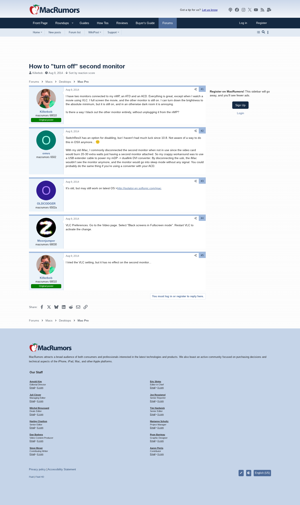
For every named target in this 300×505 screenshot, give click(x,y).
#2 (202, 130)
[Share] (195, 89)
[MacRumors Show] (230, 10)
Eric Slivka (155, 381)
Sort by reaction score (82, 73)
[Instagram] (243, 10)
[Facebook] (237, 10)
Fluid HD (40, 477)
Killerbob (37, 73)
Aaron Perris (156, 448)
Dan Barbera (36, 434)
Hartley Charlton (38, 421)
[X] (250, 10)
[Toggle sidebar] (268, 32)
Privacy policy (37, 469)
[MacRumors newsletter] (269, 10)
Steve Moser (36, 448)
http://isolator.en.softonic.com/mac (139, 188)
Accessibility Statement (62, 469)
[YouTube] (256, 10)
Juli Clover (35, 395)
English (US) (262, 472)
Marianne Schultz (159, 421)
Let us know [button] (210, 9)
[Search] (263, 32)
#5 (202, 255)
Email (32, 387)
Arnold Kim (36, 381)
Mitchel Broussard (39, 408)
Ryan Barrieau (157, 434)
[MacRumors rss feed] (262, 10)
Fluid (31, 477)
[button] (60, 23)
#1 (202, 89)
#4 (202, 218)
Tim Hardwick (157, 408)
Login (240, 113)
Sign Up (240, 105)
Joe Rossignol (158, 395)
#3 (202, 181)
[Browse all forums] (258, 32)
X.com (40, 387)
